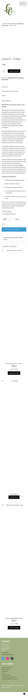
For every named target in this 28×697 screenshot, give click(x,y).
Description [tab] (5, 87)
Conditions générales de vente (9, 679)
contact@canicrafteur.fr (8, 654)
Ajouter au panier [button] (14, 373)
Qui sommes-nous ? (7, 667)
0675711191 (5, 652)
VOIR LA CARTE (14, 497)
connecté (14, 237)
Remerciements (6, 669)
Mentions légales (6, 675)
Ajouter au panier (14, 71)
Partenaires (5, 671)
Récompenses (5, 25)
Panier (21, 693)
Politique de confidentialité (9, 677)
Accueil (4, 23)
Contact (4, 673)
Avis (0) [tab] (3, 95)
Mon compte (4, 694)
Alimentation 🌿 (20, 23)
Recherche (14, 694)
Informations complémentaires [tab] (10, 91)
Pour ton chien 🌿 (11, 23)
